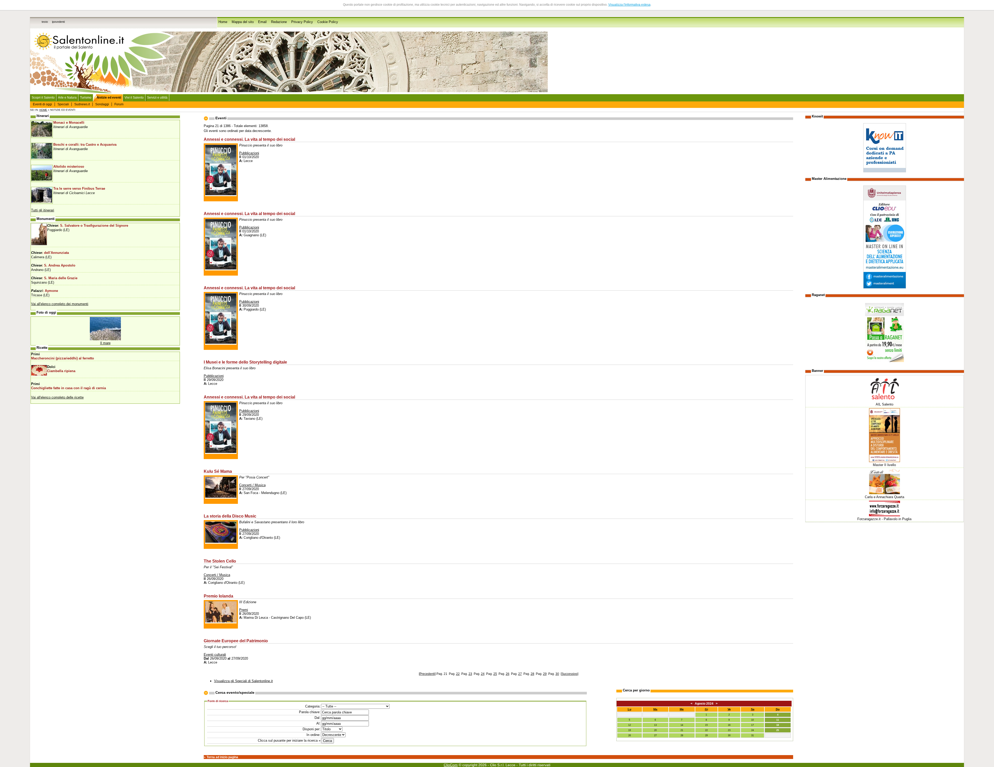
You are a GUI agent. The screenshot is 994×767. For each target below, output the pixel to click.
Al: (318, 723)
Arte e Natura (67, 97)
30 (557, 674)
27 (520, 674)
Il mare (105, 343)
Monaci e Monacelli (68, 122)
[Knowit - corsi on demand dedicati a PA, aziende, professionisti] (884, 171)
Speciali (63, 104)
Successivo (569, 674)
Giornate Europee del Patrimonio (236, 640)
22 (458, 674)
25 (495, 674)
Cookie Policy (327, 22)
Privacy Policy (302, 22)
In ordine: (313, 735)
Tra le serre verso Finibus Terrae (79, 188)
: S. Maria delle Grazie (54, 278)
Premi (243, 610)
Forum (118, 104)
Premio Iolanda (218, 596)
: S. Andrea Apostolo (53, 265)
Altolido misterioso (68, 166)
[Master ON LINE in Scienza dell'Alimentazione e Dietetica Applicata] (884, 287)
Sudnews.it (82, 104)
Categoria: (312, 706)
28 (532, 674)
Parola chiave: (309, 712)
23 (470, 674)
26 (507, 674)
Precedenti (427, 674)
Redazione (279, 22)
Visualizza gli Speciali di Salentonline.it (243, 681)
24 (483, 674)
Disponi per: (311, 729)
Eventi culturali (215, 655)
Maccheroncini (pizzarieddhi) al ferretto (62, 358)
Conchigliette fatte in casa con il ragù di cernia (68, 388)
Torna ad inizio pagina (222, 757)
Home (222, 22)
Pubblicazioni (249, 153)
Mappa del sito (243, 22)
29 (545, 674)
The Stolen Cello (220, 561)
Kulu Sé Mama (218, 471)
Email (262, 22)
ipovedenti (58, 21)
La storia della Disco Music (230, 516)
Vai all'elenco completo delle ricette (57, 397)
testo (45, 21)
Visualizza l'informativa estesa (629, 4)
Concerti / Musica (252, 485)
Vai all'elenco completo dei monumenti (59, 304)
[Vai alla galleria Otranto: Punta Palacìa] (105, 339)
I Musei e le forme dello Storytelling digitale (245, 362)
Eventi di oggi (42, 104)
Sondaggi (102, 104)
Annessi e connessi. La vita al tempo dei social (249, 139)
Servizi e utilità (157, 97)
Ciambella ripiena (61, 371)
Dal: (317, 718)
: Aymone (44, 291)
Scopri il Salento (43, 97)
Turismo (85, 97)
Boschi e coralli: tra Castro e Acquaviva (84, 144)
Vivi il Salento (134, 97)
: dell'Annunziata (50, 253)
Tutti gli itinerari (42, 210)
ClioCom (451, 765)
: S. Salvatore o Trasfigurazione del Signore (87, 225)
